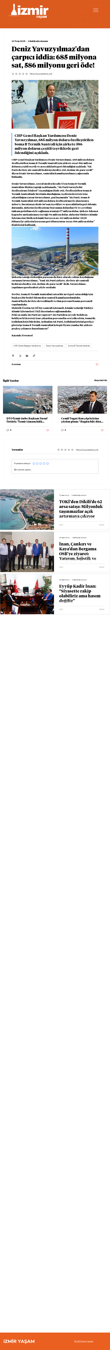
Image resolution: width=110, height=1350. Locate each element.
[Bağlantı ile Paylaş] (34, 355)
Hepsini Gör (100, 380)
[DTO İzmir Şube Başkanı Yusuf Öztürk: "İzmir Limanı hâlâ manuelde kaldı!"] (27, 400)
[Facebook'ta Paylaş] (13, 355)
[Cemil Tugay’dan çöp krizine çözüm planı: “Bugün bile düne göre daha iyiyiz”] (82, 400)
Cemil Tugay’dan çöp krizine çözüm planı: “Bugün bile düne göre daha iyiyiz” (82, 420)
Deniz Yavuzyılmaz (54, 345)
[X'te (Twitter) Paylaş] (20, 355)
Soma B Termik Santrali (79, 345)
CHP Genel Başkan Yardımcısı (27, 345)
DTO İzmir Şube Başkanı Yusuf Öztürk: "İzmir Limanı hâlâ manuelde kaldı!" (26, 420)
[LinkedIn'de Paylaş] (27, 355)
